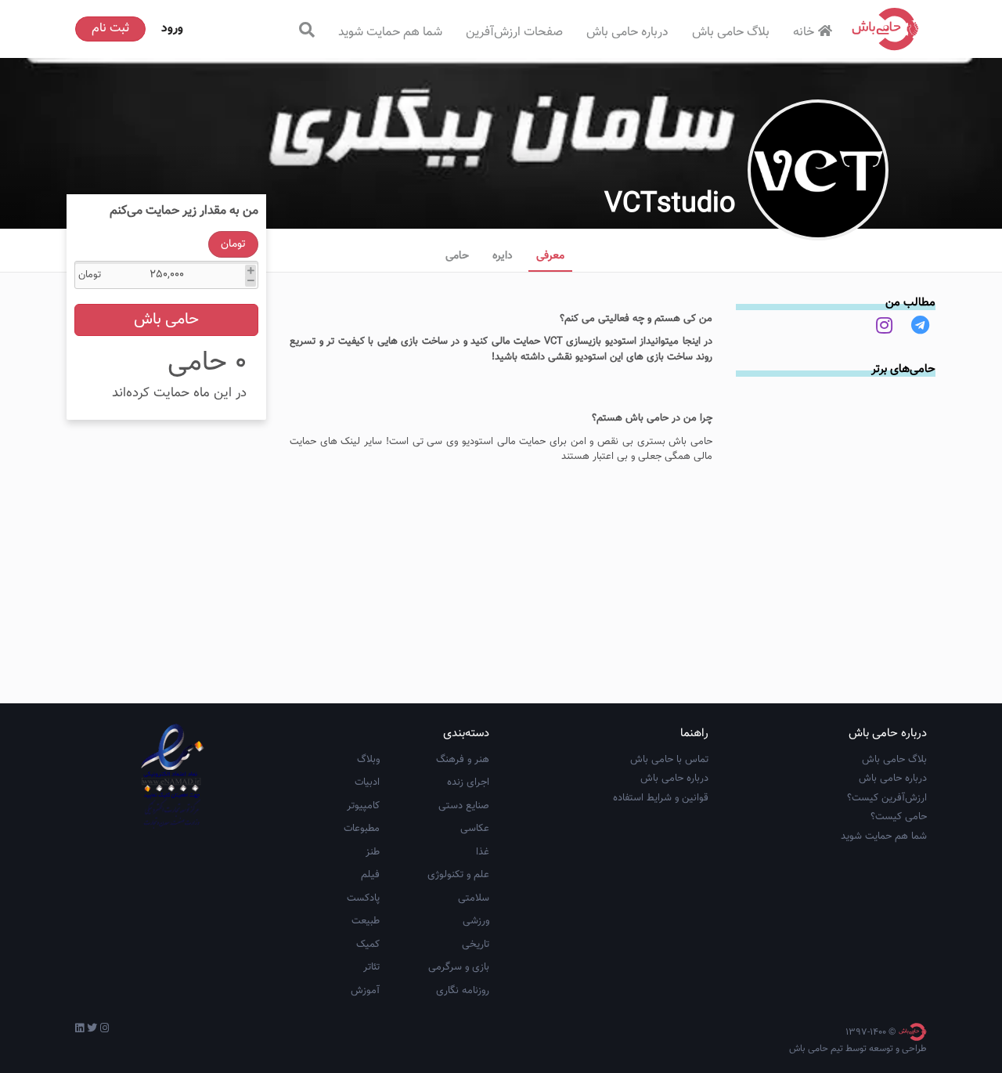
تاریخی (475, 944)
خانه (803, 32)
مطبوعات (362, 828)
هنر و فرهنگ (462, 760)
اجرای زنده (468, 782)
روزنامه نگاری (462, 991)
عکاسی (474, 828)
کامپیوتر (363, 806)
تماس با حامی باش (669, 760)
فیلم (370, 875)
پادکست (363, 898)
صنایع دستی (463, 806)
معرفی (550, 256)
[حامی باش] (885, 28)
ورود (172, 28)
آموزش (365, 991)
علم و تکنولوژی (458, 875)
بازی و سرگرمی (458, 967)
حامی (457, 256)
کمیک (368, 944)
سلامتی (473, 898)
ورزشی (476, 921)
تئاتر (371, 967)
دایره (502, 256)
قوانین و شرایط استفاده (660, 798)
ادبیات (367, 782)
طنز (373, 852)
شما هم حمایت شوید (390, 32)
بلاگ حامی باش (731, 32)
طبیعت (365, 921)
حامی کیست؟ (898, 817)
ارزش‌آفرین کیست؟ (887, 798)
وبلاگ (368, 760)
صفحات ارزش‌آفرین (514, 32)
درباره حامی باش (627, 32)
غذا (482, 852)
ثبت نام (110, 28)
